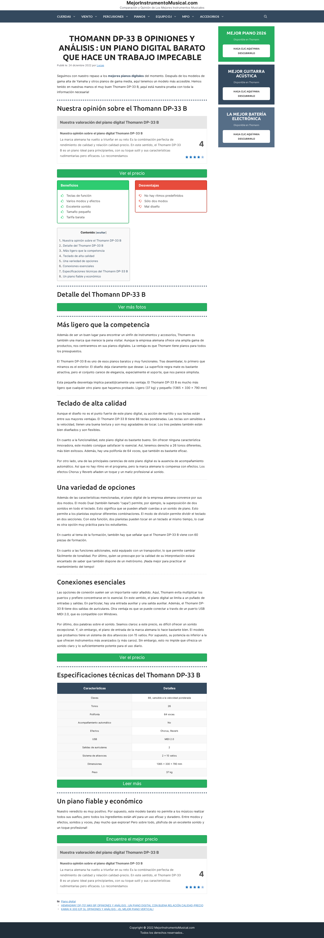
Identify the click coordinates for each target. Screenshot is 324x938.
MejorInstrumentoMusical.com (162, 3)
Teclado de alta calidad (76, 256)
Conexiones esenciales (76, 266)
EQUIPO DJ (164, 16)
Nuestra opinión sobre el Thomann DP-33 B (90, 240)
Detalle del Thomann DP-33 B (81, 245)
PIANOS (139, 16)
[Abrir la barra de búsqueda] (265, 16)
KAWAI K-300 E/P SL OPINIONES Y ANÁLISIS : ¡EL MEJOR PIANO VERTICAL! (107, 909)
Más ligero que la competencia (82, 250)
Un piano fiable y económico (80, 276)
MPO (186, 16)
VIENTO (87, 16)
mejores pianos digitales (126, 76)
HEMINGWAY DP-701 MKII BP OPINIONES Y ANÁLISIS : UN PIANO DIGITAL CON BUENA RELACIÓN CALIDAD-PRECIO (132, 905)
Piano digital (68, 901)
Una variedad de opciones (78, 261)
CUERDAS (64, 16)
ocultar (101, 232)
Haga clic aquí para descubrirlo (246, 50)
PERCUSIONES (113, 16)
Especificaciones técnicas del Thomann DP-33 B (93, 271)
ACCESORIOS (209, 16)
